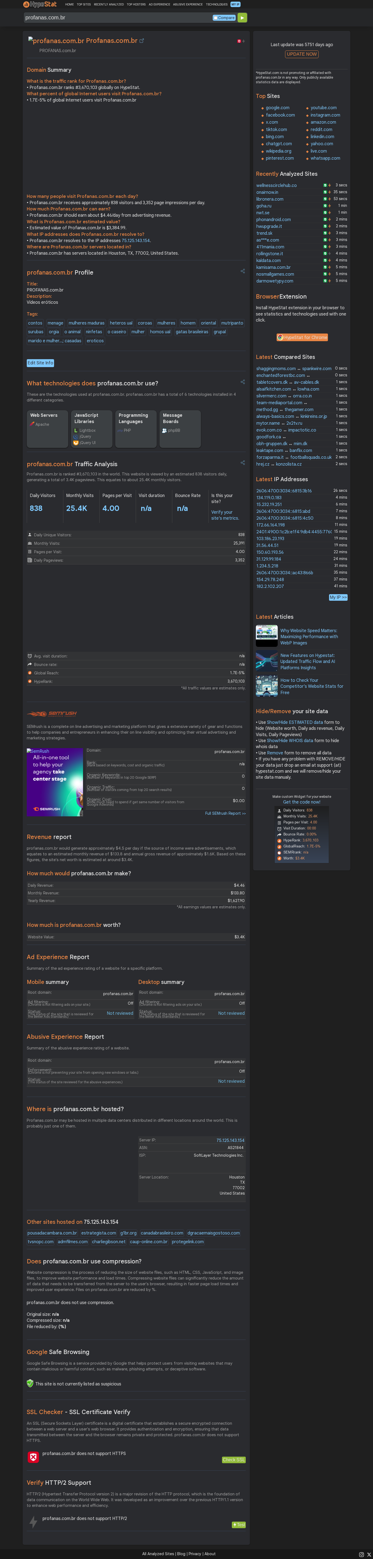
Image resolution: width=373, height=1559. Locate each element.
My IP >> (338, 597)
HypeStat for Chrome (305, 337)
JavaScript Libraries (86, 418)
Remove (275, 753)
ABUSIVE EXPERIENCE (188, 4)
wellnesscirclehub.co (276, 185)
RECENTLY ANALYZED (109, 4)
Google (58, 1352)
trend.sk (264, 233)
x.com (272, 122)
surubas (35, 332)
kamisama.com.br (273, 267)
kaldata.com (268, 260)
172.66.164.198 (270, 525)
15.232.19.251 (269, 504)
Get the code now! (301, 802)
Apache (42, 424)
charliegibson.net (109, 1242)
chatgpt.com (279, 144)
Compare (226, 17)
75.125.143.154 (136, 240)
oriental (208, 323)
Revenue (49, 837)
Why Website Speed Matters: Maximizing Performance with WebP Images (309, 637)
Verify (59, 1482)
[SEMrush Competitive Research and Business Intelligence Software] (52, 714)
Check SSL (234, 1459)
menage (55, 323)
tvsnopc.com (41, 1242)
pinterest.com (280, 158)
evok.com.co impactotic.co (286, 430)
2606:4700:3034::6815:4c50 (284, 518)
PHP (127, 430)
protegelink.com (188, 1242)
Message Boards (172, 418)
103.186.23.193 (270, 539)
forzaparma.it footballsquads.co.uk (293, 457)
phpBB (174, 430)
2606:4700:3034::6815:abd (283, 511)
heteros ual (121, 323)
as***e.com (267, 240)
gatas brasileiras (192, 332)
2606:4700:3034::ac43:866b (284, 573)
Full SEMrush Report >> (225, 813)
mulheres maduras (87, 323)
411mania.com (270, 247)
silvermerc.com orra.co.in (284, 396)
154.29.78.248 (270, 579)
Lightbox (88, 430)
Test (241, 1524)
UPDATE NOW (302, 54)
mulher (138, 332)
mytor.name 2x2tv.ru (279, 423)
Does (84, 1261)
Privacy (195, 1553)
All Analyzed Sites (158, 1553)
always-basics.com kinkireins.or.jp (291, 416)
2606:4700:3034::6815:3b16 (284, 491)
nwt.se (263, 213)
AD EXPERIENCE (159, 4)
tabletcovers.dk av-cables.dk (287, 382)
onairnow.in (267, 192)
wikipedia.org (278, 151)
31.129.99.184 (268, 559)
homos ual (160, 332)
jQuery (85, 436)
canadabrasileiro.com (162, 1233)
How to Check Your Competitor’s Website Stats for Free (312, 686)
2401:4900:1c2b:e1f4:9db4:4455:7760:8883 (300, 532)
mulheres (166, 323)
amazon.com (323, 122)
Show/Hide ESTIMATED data (295, 722)
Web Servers (44, 415)
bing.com (275, 136)
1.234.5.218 (267, 566)
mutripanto (232, 323)
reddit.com (321, 129)
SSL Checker (78, 1412)
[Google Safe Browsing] (30, 1383)
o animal (72, 332)
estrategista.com (98, 1233)
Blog (181, 1553)
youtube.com (324, 108)
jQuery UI (88, 442)
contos (35, 323)
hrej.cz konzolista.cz (279, 464)
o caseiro (117, 332)
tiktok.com (276, 129)
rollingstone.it (269, 254)
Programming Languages (133, 418)
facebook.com (280, 115)
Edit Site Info (40, 363)
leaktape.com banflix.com (284, 450)
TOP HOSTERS (136, 4)
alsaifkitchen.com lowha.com (287, 389)
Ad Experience (58, 957)
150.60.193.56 (270, 552)
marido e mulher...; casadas (54, 341)
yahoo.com (322, 144)
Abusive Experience (65, 1036)
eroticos (95, 341)
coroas (145, 323)
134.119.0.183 (269, 498)
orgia (54, 332)
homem (188, 323)
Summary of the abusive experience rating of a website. (78, 1048)
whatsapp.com (325, 158)
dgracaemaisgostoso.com (214, 1233)
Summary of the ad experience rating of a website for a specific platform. (95, 968)
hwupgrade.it (269, 226)
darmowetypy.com (274, 281)
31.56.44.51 (267, 545)
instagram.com (325, 115)
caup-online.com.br (149, 1242)
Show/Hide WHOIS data (290, 740)
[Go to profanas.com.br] (141, 40)
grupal (220, 332)
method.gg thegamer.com (284, 409)
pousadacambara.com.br (52, 1233)
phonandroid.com (273, 219)
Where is (75, 1109)
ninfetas (94, 332)
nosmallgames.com (275, 274)
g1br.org (128, 1233)
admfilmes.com (73, 1242)
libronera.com (269, 199)
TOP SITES (84, 4)
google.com (277, 108)
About (210, 1553)
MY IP (235, 4)
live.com (319, 151)
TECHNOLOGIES (216, 4)
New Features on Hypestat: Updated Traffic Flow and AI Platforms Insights (307, 662)
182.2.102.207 (270, 586)
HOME (69, 4)
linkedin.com (322, 136)
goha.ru (263, 206)
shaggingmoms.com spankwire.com (293, 368)
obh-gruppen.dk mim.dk (281, 444)
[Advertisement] (136, 149)
